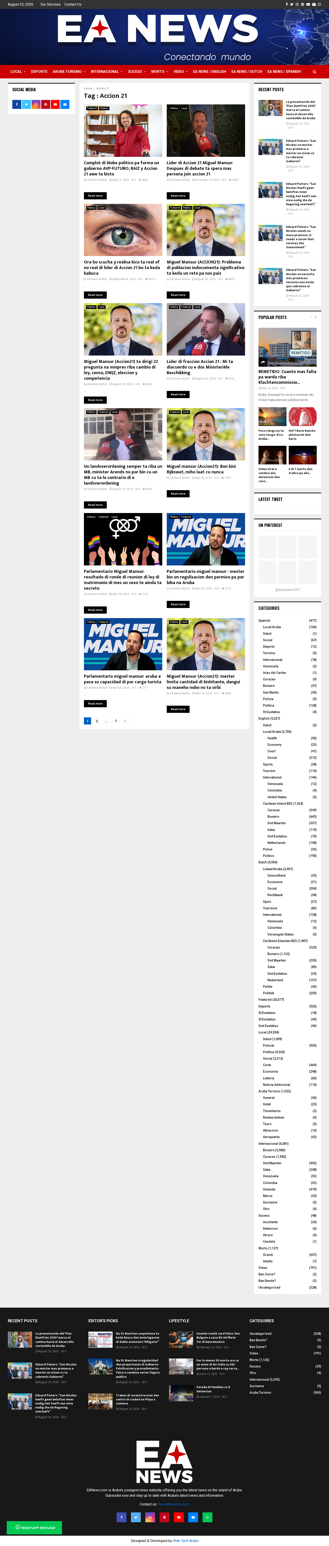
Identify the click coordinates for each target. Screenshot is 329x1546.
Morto (157, 71)
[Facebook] (121, 1517)
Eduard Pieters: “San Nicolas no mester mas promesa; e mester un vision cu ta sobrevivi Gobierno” (301, 151)
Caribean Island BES (278, 803)
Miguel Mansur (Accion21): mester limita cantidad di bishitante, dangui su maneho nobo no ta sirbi (203, 682)
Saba (271, 830)
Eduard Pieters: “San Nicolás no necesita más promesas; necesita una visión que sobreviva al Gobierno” (301, 280)
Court (271, 751)
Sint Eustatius (277, 836)
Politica (104, 108)
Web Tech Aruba (185, 1541)
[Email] (193, 1517)
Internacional (105, 71)
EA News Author (97, 179)
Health (272, 738)
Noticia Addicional (276, 1085)
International (272, 777)
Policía (268, 699)
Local (16, 71)
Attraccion (270, 1130)
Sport (267, 901)
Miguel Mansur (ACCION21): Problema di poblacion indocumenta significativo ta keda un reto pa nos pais (205, 267)
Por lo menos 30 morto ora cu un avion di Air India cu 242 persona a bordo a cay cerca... (218, 1364)
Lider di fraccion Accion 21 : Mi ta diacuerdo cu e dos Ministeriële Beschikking (200, 367)
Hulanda (269, 1189)
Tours (267, 1124)
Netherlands (276, 843)
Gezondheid (276, 875)
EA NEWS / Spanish (284, 71)
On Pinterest (270, 525)
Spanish (264, 620)
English (263, 718)
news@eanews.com (173, 1504)
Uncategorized (269, 1287)
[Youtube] (179, 1517)
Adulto (268, 1261)
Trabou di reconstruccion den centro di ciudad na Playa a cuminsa (137, 1399)
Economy (274, 744)
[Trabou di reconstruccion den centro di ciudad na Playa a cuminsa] (100, 1401)
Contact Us (72, 4)
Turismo (269, 653)
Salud (267, 633)
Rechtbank (275, 895)
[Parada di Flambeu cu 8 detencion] (181, 1393)
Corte (267, 1065)
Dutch (262, 862)
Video (179, 71)
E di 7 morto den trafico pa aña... (300, 471)
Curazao (269, 679)
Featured (92, 108)
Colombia (274, 790)
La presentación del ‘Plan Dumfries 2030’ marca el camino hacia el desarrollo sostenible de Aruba (301, 110)
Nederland (275, 980)
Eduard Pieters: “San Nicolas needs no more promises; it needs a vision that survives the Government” (301, 237)
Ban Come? (266, 1274)
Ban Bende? (267, 1281)
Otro (266, 1209)
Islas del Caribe (274, 673)
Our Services (51, 4)
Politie (267, 986)
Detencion (270, 1228)
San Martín (271, 692)
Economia (270, 1071)
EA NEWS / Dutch (246, 71)
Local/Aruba (272, 627)
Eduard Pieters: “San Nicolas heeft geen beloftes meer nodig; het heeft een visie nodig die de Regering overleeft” (301, 194)
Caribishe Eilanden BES (280, 941)
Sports (268, 764)
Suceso (135, 71)
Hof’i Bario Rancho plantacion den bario (302, 434)
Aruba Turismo (67, 71)
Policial (268, 1045)
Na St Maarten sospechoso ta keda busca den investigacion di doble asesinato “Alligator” (137, 1337)
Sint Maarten (276, 823)
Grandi (268, 1255)
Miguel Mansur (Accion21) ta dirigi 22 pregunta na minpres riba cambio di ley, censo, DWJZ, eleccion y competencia (121, 370)
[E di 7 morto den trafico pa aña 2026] (303, 455)
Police (267, 849)
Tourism (269, 771)
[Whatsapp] (207, 1517)
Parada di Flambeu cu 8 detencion (213, 1389)
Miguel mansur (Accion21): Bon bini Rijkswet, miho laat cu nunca (201, 469)
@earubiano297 (287, 590)
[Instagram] (150, 1517)
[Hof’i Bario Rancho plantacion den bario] (303, 416)
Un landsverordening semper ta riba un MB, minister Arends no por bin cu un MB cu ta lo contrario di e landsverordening (123, 475)
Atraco (268, 1235)
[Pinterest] (164, 1517)
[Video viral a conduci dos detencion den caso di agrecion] (272, 455)
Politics (268, 856)
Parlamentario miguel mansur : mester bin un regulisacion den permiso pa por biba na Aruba (205, 577)
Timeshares (272, 1111)
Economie (274, 882)
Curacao (273, 810)
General (269, 1098)
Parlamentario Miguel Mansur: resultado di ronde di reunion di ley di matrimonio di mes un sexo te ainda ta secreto (123, 580)
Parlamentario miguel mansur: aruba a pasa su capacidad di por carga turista (122, 679)
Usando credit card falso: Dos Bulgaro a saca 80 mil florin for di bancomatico (218, 1337)
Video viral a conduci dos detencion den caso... (269, 475)
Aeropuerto (271, 1137)
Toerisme (270, 908)
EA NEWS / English (209, 71)
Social (267, 640)
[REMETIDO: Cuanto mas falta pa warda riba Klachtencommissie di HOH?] (287, 347)
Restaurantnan (273, 1117)
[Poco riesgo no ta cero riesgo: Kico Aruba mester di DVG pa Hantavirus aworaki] (272, 416)
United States (277, 797)
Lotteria (268, 1078)
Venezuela (270, 666)
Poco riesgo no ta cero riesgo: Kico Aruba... (271, 434)
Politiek (268, 993)
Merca (267, 1196)
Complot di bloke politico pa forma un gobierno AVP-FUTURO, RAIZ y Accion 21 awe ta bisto (121, 168)
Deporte (39, 71)
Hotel (267, 1104)
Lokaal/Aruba (272, 869)
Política (268, 705)
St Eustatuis (267, 1013)
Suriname (270, 1202)
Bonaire (269, 686)
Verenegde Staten (280, 934)
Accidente (270, 1222)
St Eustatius (271, 712)
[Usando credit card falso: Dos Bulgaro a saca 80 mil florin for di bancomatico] (181, 1340)
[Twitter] (136, 1517)
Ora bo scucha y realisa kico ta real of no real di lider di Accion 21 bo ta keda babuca (122, 267)
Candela (269, 1241)
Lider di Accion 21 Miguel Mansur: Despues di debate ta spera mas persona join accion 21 (200, 168)
